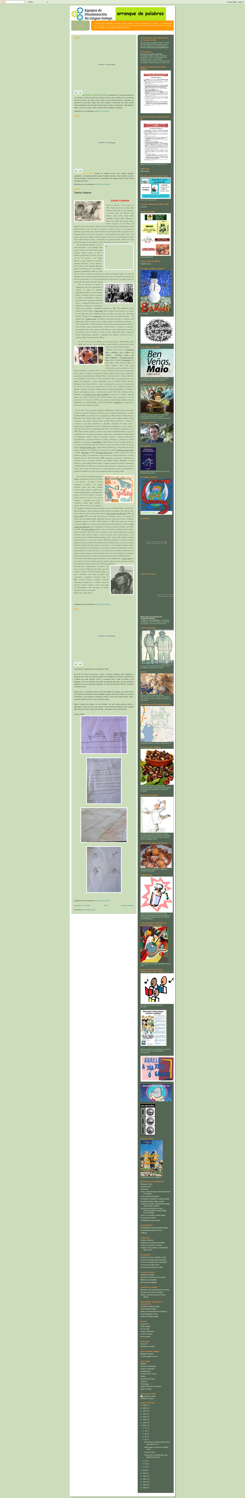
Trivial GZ (144, 1381)
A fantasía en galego (147, 1275)
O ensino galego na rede (149, 1356)
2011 (145, 1482)
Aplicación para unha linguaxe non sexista (155, 1290)
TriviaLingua (145, 1384)
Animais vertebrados (148, 1369)
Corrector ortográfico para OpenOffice (154, 1262)
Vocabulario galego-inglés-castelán (152, 1201)
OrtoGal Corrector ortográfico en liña (153, 1257)
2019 (145, 1419)
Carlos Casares (82, 192)
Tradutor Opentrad (147, 1240)
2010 (145, 1485)
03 (146, 1461)
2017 (145, 1425)
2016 (145, 1470)
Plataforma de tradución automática (153, 1243)
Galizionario (145, 1189)
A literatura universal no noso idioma (153, 1277)
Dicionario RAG (146, 1186)
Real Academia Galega (148, 1309)
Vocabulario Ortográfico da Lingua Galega (155, 1199)
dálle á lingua (145, 171)
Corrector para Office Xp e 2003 (152, 1267)
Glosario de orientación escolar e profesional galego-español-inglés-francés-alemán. (154, 1211)
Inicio (106, 905)
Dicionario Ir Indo (146, 1184)
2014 (145, 1473)
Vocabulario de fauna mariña (150, 1220)
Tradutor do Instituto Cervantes (151, 1245)
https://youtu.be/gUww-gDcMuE (151, 54)
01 (146, 1467)
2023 (145, 1408)
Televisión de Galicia (148, 1346)
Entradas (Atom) (89, 910)
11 (146, 1428)
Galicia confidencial (147, 1331)
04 (146, 1439)
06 (146, 1434)
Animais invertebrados (148, 1366)
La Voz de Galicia (146, 1334)
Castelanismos (146, 1371)
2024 (145, 1405)
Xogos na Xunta (146, 1389)
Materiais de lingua (147, 1354)
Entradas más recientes (82, 905)
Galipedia (144, 1233)
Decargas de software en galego (152, 1292)
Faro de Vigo (145, 1329)
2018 (145, 1422)
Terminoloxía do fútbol (148, 1218)
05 (146, 1437)
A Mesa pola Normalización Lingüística (154, 1311)
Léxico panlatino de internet (150, 1196)
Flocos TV (144, 1344)
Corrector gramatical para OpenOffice (154, 1260)
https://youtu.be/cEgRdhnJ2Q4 (158, 47)
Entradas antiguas (127, 905)
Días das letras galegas (149, 1282)
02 (146, 1464)
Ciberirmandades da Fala (149, 1314)
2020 (145, 1417)
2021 (145, 1414)
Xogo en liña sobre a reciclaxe (151, 1386)
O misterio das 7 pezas (149, 1374)
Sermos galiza (145, 1336)
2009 (145, 1488)
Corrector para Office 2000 (150, 1265)
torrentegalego (155, 620)
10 (146, 1431)
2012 (145, 1479)
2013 (145, 1476)
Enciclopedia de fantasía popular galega (154, 1228)
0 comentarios (104, 111)
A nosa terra (145, 1324)
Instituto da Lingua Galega (149, 1316)
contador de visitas (147, 1398)
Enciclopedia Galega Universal (151, 1230)
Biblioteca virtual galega (149, 1280)
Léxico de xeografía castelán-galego (153, 1215)
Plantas (143, 1376)
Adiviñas (143, 1364)
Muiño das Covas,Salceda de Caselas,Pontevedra (151, 617)
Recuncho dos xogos (148, 1379)
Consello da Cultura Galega (150, 1306)
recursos (144, 207)
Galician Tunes (146, 264)
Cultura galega (145, 1326)
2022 (145, 1411)
